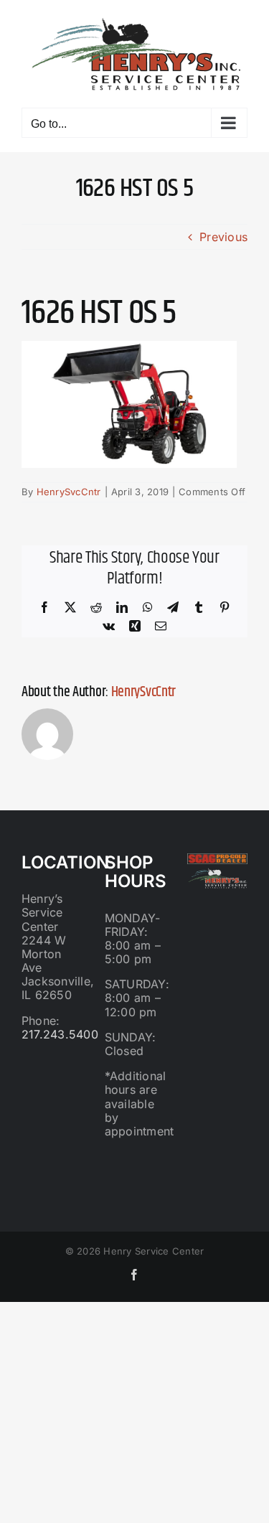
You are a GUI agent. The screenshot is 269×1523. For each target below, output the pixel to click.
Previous (223, 237)
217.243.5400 (60, 1034)
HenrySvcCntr (69, 491)
